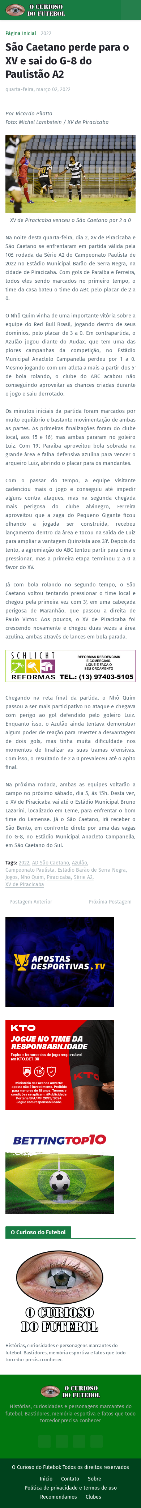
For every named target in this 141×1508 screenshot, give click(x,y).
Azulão (79, 863)
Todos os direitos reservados (96, 1467)
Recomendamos (58, 1497)
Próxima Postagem (110, 902)
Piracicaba (59, 877)
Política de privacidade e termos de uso (71, 1488)
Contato (70, 1479)
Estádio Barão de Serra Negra (91, 870)
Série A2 (83, 877)
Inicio (46, 1479)
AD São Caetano (50, 863)
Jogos (11, 877)
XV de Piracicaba (24, 885)
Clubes (93, 1497)
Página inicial (20, 33)
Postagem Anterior (30, 902)
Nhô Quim (32, 877)
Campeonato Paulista (30, 870)
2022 (46, 33)
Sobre (94, 1479)
